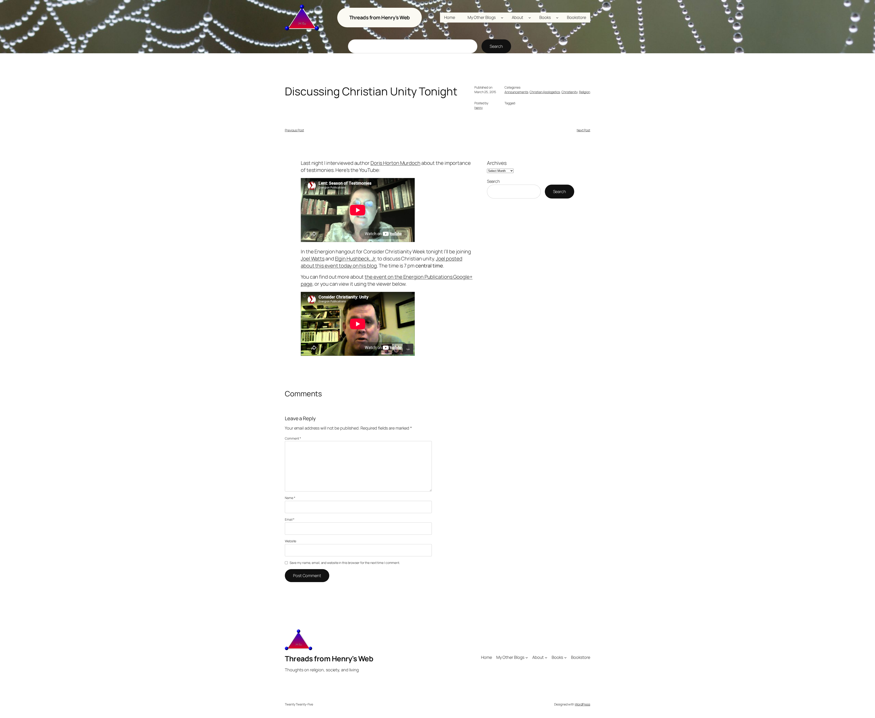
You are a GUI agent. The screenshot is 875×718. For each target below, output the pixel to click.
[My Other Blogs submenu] (502, 17)
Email (289, 519)
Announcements (516, 92)
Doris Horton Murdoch (395, 163)
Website (290, 541)
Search (496, 46)
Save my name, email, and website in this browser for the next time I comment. (345, 562)
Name (290, 498)
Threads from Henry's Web (379, 17)
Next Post (583, 130)
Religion (584, 92)
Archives (497, 163)
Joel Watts (312, 258)
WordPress (582, 704)
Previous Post (294, 130)
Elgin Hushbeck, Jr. (355, 258)
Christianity (569, 92)
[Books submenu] (557, 17)
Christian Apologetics (545, 92)
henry (478, 107)
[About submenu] (529, 17)
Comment (293, 438)
